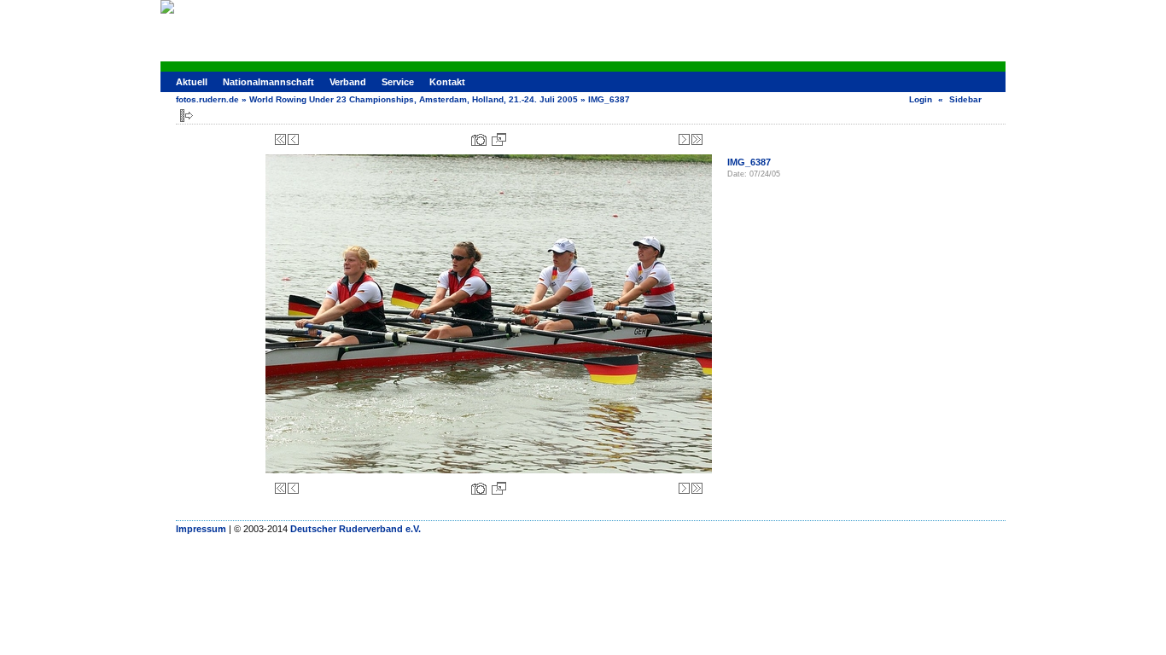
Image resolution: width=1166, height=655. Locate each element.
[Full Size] (499, 139)
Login (920, 99)
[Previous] (293, 139)
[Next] (684, 139)
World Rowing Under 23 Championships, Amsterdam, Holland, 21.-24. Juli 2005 (413, 99)
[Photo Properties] (479, 139)
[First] (280, 139)
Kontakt (447, 82)
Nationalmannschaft (268, 82)
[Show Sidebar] (186, 115)
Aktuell (191, 82)
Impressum (201, 529)
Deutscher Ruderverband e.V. (355, 529)
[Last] (697, 139)
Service (398, 82)
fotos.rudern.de (207, 99)
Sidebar (965, 99)
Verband (347, 82)
